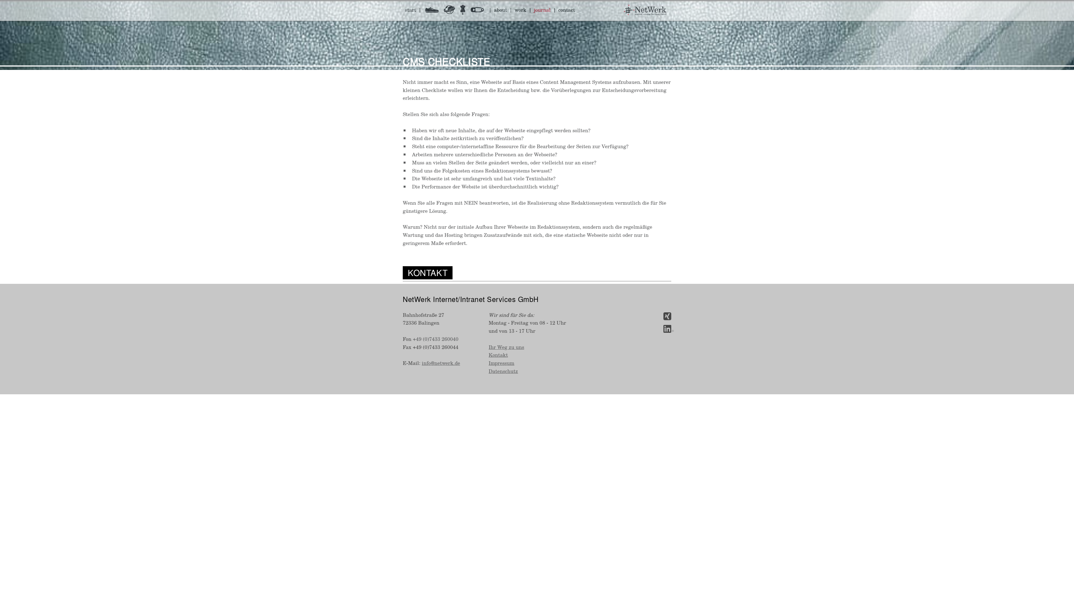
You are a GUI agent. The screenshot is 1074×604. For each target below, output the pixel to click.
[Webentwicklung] (452, 10)
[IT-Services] (479, 10)
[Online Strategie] (434, 10)
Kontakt (498, 354)
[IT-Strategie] (465, 10)
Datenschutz (503, 371)
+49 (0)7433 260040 (435, 339)
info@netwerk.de (441, 363)
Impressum (501, 363)
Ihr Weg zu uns (506, 347)
